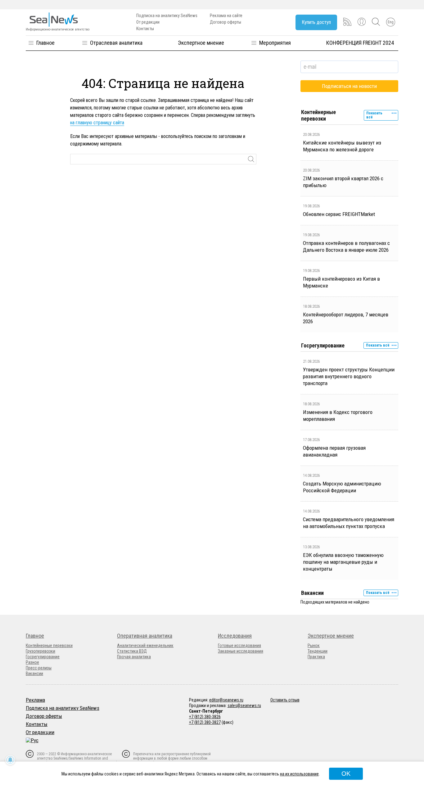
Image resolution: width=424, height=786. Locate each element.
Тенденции (317, 651)
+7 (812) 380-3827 (205, 722)
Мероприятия (275, 42)
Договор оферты (225, 22)
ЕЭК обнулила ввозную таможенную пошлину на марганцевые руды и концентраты (343, 562)
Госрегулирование (43, 656)
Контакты (145, 28)
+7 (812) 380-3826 (205, 716)
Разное (32, 662)
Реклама (35, 700)
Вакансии (34, 673)
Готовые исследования (239, 645)
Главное (45, 42)
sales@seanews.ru (244, 705)
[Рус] (32, 740)
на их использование (299, 773)
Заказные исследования (240, 651)
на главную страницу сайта (97, 123)
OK (345, 773)
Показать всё (374, 115)
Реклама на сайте (226, 15)
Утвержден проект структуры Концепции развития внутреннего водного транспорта (349, 376)
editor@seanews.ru (226, 699)
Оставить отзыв (285, 699)
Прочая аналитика (134, 656)
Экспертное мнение (201, 42)
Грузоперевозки (40, 651)
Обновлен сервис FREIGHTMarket (339, 214)
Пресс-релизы (39, 667)
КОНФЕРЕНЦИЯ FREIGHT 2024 (360, 42)
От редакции (148, 22)
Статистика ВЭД (132, 651)
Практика (316, 656)
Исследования (235, 635)
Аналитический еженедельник (145, 645)
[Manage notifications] (10, 760)
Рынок (314, 645)
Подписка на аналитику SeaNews (166, 15)
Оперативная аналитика (144, 635)
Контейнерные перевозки (49, 645)
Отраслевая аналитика (116, 42)
